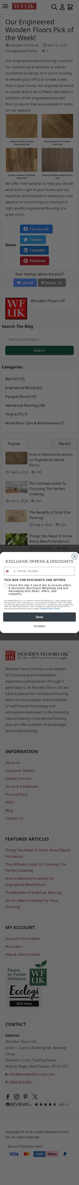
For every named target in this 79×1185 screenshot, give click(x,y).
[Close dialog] (74, 556)
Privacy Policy (46, 608)
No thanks (39, 626)
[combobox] (10, 571)
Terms (56, 608)
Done (39, 616)
